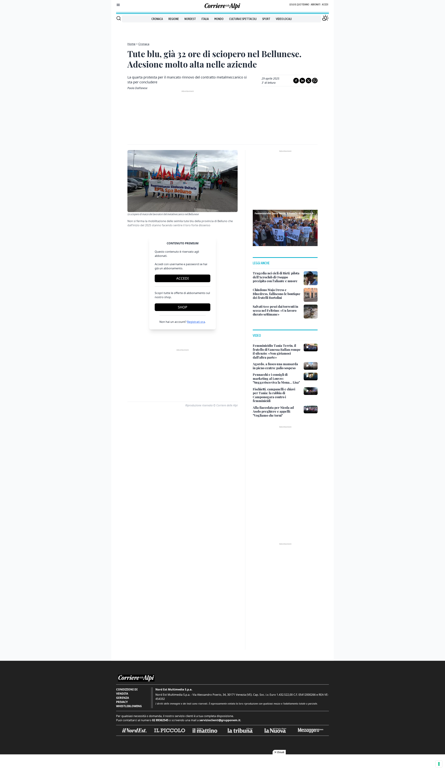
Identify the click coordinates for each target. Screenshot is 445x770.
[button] (285, 227)
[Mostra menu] (118, 5)
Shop (182, 307)
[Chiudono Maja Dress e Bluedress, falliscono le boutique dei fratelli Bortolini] (311, 295)
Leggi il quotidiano (299, 4)
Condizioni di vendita (126, 692)
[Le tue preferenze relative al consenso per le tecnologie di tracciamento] (439, 764)
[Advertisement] (222, 30)
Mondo (219, 19)
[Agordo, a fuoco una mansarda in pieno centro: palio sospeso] (311, 366)
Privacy (122, 702)
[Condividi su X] (308, 80)
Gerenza (122, 698)
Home (131, 44)
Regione (173, 19)
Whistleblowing (129, 706)
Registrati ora (196, 322)
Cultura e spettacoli (243, 19)
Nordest (190, 19)
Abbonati (315, 4)
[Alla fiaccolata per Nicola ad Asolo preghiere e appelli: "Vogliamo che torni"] (311, 409)
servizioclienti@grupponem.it (219, 720)
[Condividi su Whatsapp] (315, 80)
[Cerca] (118, 18)
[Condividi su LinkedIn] (302, 80)
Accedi (325, 4)
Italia (205, 19)
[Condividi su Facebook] (296, 80)
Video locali (284, 19)
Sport (266, 19)
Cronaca (157, 19)
